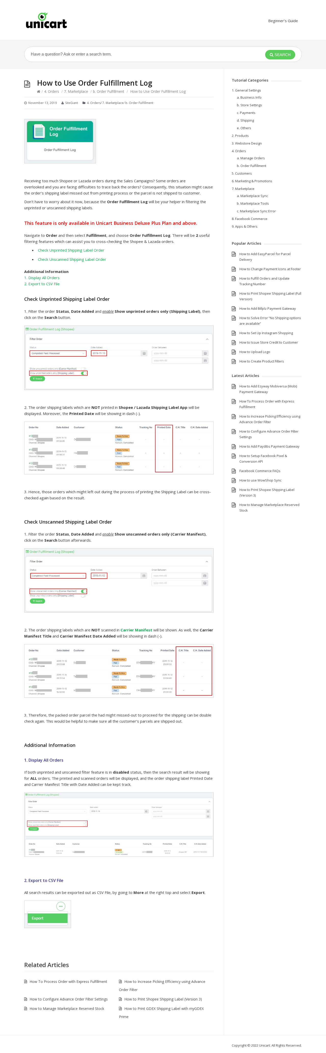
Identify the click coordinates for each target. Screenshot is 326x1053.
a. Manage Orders (251, 158)
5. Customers (242, 173)
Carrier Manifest (136, 629)
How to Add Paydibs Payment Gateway (269, 446)
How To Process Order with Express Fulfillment (68, 981)
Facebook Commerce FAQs (259, 471)
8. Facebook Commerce (249, 218)
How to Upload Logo (254, 351)
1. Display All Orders (42, 277)
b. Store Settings (249, 105)
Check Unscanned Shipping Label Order (72, 259)
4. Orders (51, 91)
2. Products (240, 135)
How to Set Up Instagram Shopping (266, 333)
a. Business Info (249, 97)
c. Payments (246, 112)
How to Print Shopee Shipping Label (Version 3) (163, 999)
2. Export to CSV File (42, 283)
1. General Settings (246, 90)
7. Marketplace (76, 91)
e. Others (244, 128)
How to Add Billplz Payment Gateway (267, 308)
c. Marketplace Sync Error (256, 211)
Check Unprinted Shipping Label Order (71, 250)
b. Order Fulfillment (108, 91)
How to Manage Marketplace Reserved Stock (67, 1008)
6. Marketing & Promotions (252, 181)
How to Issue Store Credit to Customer (268, 342)
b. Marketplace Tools (253, 203)
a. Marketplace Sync (252, 195)
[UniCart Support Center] (46, 20)
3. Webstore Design (247, 143)
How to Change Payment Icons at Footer (270, 269)
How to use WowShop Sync (260, 480)
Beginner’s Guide (283, 20)
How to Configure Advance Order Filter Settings (69, 999)
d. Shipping (245, 120)
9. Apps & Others (244, 226)
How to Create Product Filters (261, 361)
